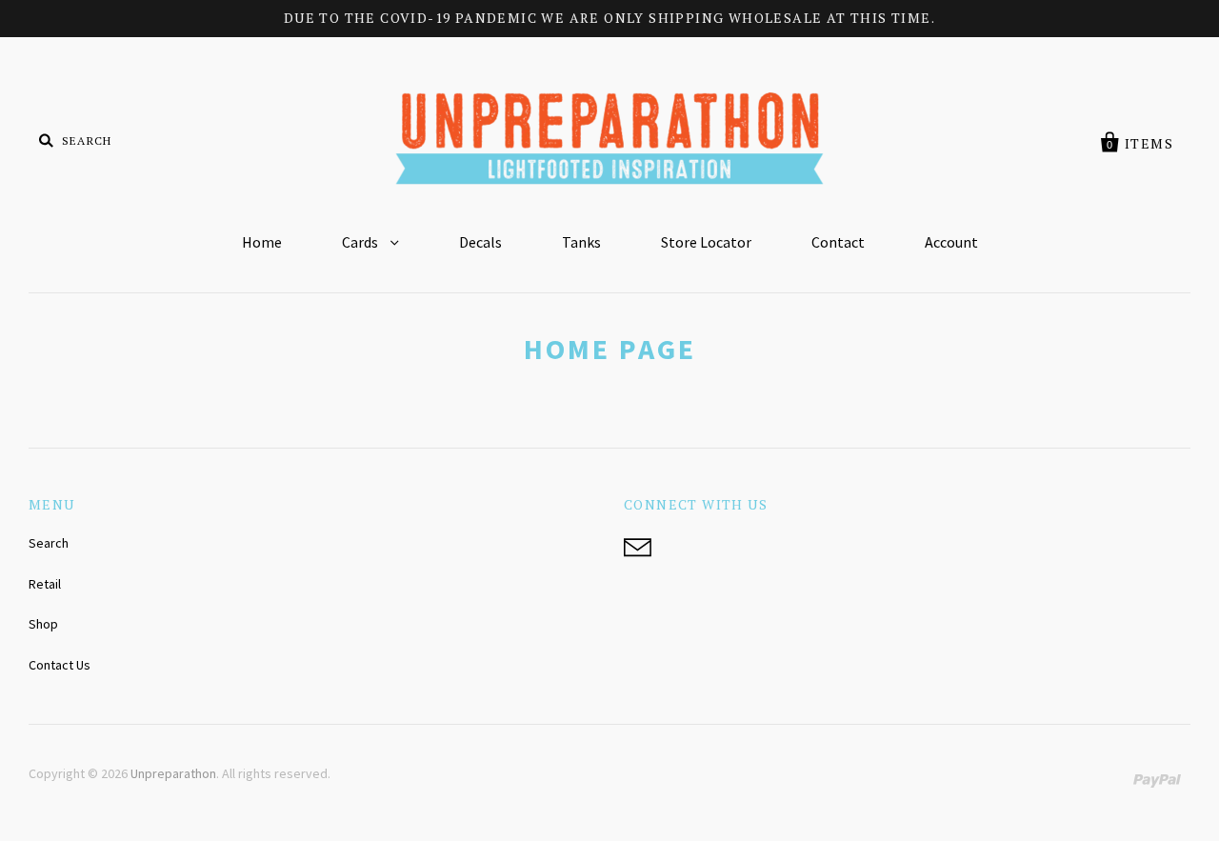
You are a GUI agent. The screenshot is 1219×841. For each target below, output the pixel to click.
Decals (480, 241)
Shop (43, 623)
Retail (45, 583)
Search (49, 542)
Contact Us (59, 664)
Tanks (581, 241)
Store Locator (706, 241)
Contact (838, 241)
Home (262, 241)
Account (951, 241)
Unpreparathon (173, 773)
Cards (361, 241)
